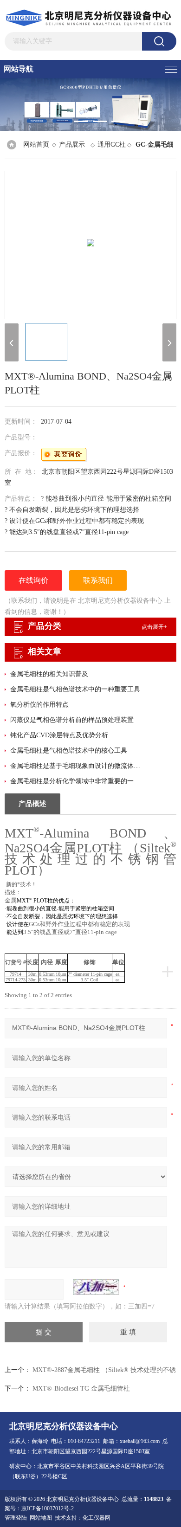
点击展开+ (154, 627)
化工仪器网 (96, 1517)
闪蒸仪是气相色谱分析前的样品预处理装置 (72, 719)
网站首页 (36, 144)
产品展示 (72, 144)
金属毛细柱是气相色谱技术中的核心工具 (68, 750)
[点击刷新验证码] (96, 1287)
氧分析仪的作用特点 (39, 704)
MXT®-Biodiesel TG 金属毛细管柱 (81, 1388)
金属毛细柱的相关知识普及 (49, 673)
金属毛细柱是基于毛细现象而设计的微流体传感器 (76, 765)
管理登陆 (16, 1517)
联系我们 (98, 580)
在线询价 (33, 580)
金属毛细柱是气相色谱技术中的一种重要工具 (75, 689)
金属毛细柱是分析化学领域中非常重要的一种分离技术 (76, 781)
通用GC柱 (111, 144)
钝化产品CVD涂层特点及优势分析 (59, 735)
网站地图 (41, 1517)
